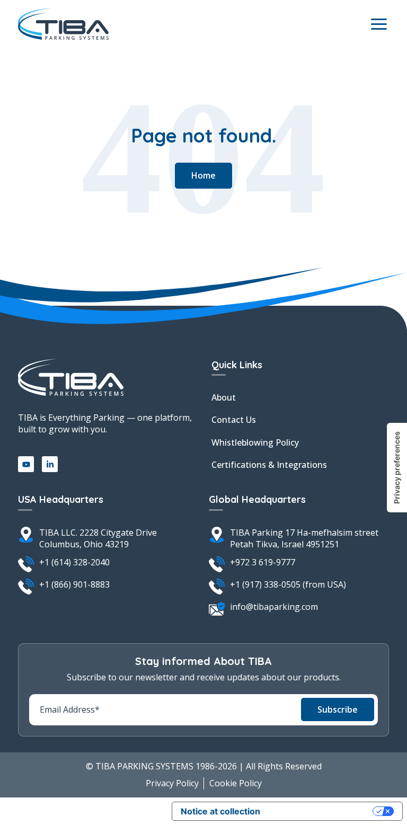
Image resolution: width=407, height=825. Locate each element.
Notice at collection (220, 811)
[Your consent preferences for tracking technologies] (397, 467)
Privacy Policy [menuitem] (172, 783)
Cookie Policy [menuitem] (235, 783)
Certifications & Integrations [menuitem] (269, 465)
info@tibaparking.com (274, 607)
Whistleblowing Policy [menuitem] (255, 442)
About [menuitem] (223, 397)
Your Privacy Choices (322, 811)
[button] (203, 175)
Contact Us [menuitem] (233, 419)
